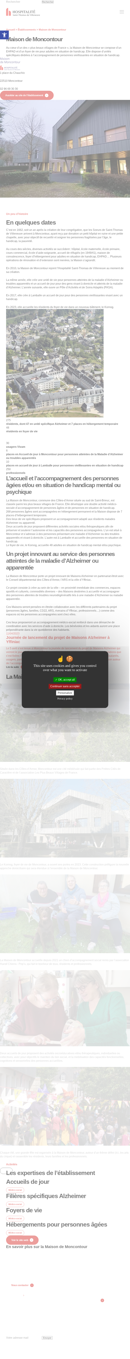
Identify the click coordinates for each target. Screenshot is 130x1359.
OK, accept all (66, 679)
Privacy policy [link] (65, 698)
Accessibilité (4, 35)
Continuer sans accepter (65, 686)
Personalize (65, 692)
